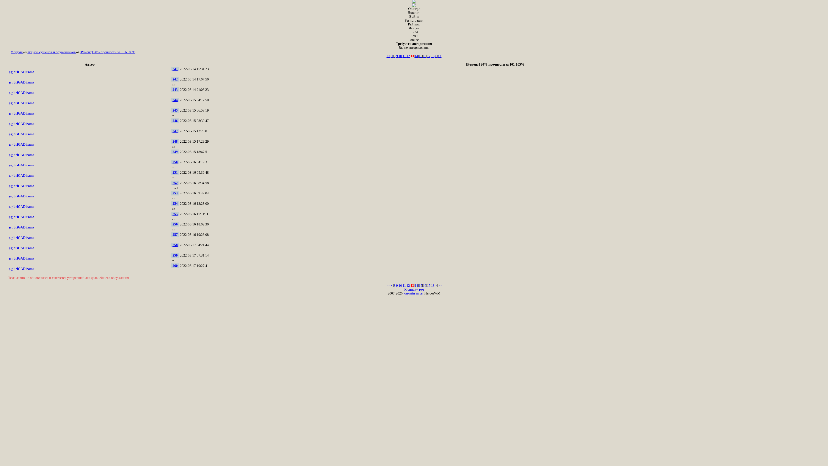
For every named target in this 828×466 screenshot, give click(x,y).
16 (424, 56)
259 (175, 255)
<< (388, 56)
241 (175, 69)
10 (400, 56)
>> (440, 56)
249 (175, 152)
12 (408, 56)
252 (175, 183)
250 (175, 162)
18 (432, 56)
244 (175, 100)
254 (175, 203)
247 (175, 131)
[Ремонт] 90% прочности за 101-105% (107, 52)
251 (175, 172)
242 (175, 79)
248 (175, 141)
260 (175, 266)
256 (175, 224)
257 (175, 234)
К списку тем (414, 289)
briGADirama (24, 72)
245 (175, 110)
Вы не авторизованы (414, 45)
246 (175, 121)
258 (175, 245)
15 (420, 56)
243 (175, 89)
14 (416, 56)
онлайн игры (413, 293)
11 (404, 56)
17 (428, 56)
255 (175, 214)
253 (175, 193)
